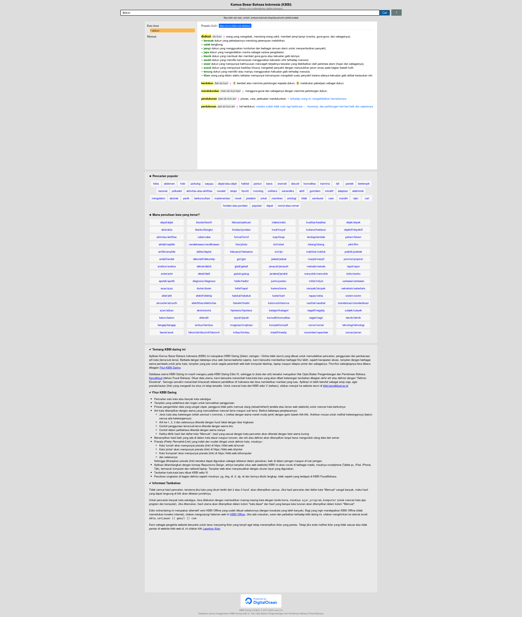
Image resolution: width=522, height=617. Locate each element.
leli (337, 183)
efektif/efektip (204, 295)
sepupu (209, 183)
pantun (258, 183)
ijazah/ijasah (241, 318)
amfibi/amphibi (166, 251)
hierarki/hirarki (241, 303)
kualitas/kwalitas (316, 222)
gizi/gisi (241, 259)
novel (238, 198)
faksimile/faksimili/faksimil (204, 332)
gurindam (315, 191)
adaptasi (343, 191)
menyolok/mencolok (316, 273)
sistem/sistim (353, 295)
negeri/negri (316, 318)
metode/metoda (316, 266)
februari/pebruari (241, 222)
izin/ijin (279, 251)
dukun (155, 30)
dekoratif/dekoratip (204, 259)
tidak (304, 198)
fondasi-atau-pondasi (235, 205)
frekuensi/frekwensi (241, 251)
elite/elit (204, 318)
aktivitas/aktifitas (167, 237)
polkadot (177, 191)
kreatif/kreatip (279, 332)
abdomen (169, 183)
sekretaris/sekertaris (353, 288)
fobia (156, 183)
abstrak (174, 198)
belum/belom (166, 318)
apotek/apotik (167, 281)
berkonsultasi (202, 198)
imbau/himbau (241, 332)
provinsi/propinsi (353, 259)
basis (269, 183)
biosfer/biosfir (204, 222)
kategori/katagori (279, 310)
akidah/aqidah (167, 244)
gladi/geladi (241, 266)
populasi (257, 205)
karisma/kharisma (278, 303)
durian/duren (204, 288)
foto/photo (241, 244)
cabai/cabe (204, 237)
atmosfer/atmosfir (166, 303)
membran (277, 198)
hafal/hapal (241, 288)
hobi (182, 183)
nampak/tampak (315, 288)
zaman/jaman (353, 332)
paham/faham (353, 237)
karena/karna (278, 288)
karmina (325, 183)
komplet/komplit (278, 325)
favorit (245, 191)
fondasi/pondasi (241, 229)
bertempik (364, 183)
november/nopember (316, 332)
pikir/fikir (353, 244)
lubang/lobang (316, 244)
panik (186, 198)
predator (251, 198)
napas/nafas (316, 295)
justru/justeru (278, 281)
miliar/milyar (316, 281)
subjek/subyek (353, 310)
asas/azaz (167, 288)
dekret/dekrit (204, 266)
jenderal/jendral (279, 273)
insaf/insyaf (278, 229)
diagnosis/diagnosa (204, 281)
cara (331, 198)
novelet (221, 191)
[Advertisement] (287, 136)
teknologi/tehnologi (353, 325)
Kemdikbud (155, 378)
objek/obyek (353, 222)
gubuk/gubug (241, 273)
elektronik (358, 191)
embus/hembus (204, 325)
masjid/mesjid (316, 259)
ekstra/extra (204, 310)
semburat (317, 198)
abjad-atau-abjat (227, 183)
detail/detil (204, 273)
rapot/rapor (353, 266)
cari (367, 198)
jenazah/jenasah (278, 266)
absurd (295, 183)
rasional (162, 191)
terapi (233, 191)
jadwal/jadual (278, 259)
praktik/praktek (353, 251)
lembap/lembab (316, 237)
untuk (263, 198)
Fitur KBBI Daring (170, 367)
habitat (245, 183)
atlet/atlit (167, 295)
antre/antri (167, 273)
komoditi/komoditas (278, 318)
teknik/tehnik (353, 318)
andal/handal (166, 259)
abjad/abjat (166, 222)
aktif (301, 191)
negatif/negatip (316, 310)
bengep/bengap (167, 325)
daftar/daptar (204, 251)
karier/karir (278, 295)
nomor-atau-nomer (288, 205)
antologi (291, 198)
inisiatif (329, 191)
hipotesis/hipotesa (241, 310)
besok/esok (167, 332)
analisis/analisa (167, 266)
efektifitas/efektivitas (204, 303)
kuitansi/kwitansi (316, 229)
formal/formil (241, 237)
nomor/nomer (316, 325)
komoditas (310, 183)
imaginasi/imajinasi (241, 325)
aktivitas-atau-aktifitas (199, 191)
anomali (282, 183)
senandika (288, 191)
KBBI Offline (237, 514)
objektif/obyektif (353, 229)
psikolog (195, 183)
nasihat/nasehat (316, 303)
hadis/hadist (241, 281)
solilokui (272, 191)
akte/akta (166, 229)
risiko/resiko (353, 273)
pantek (350, 183)
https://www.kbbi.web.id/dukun (235, 25)
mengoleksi (158, 198)
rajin (355, 198)
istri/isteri (278, 244)
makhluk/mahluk (316, 251)
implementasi (222, 198)
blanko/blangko (204, 229)
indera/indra (278, 222)
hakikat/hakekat (241, 295)
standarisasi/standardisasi (353, 303)
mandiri (343, 198)
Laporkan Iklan (211, 528)
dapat (270, 205)
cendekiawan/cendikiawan (204, 244)
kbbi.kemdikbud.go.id (335, 386)
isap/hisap (279, 237)
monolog (258, 191)
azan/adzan (167, 310)
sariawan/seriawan (353, 281)
